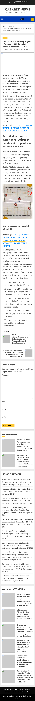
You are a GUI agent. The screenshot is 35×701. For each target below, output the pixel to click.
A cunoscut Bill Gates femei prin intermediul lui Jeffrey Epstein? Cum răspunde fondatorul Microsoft (15, 510)
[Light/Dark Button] (22, 19)
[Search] (27, 19)
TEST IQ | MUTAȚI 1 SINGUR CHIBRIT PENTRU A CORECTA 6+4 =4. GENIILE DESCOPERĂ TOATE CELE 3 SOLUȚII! (17, 240)
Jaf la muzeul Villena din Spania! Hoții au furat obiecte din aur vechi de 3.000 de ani (25, 459)
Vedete (27, 689)
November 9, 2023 (18, 49)
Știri (16, 689)
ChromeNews (28, 696)
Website (5, 417)
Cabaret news (17, 9)
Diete (28, 692)
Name (4, 402)
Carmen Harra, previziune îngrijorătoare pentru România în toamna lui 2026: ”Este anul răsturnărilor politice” (17, 521)
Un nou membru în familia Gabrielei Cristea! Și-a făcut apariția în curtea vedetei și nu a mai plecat (15, 545)
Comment (6, 375)
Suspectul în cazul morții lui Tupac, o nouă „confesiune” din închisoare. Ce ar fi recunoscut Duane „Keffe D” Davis (17, 566)
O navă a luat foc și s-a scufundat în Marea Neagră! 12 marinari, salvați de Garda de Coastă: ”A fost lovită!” (16, 533)
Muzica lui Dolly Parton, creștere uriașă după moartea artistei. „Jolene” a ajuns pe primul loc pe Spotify (24, 446)
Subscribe (32, 19)
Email (4, 409)
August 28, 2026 (22, 466)
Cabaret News (8, 49)
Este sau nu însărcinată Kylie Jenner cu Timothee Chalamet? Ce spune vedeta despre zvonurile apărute (16, 500)
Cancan (5, 38)
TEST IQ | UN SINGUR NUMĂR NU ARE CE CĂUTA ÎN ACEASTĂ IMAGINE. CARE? (17, 128)
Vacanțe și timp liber (18, 692)
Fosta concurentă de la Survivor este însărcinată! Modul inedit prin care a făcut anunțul (15, 578)
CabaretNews (8, 689)
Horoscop (7, 692)
